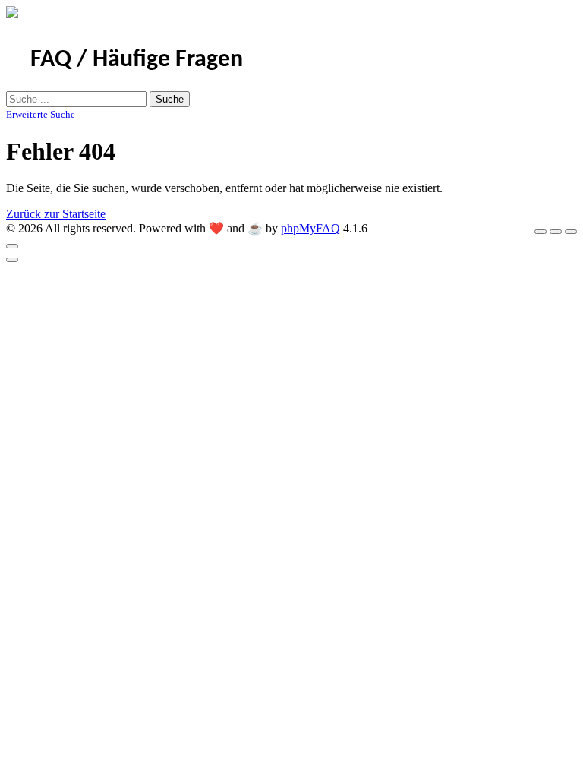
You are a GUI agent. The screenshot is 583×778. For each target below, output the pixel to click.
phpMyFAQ (310, 228)
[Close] (12, 246)
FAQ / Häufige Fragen (136, 60)
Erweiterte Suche (40, 114)
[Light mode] (540, 231)
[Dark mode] (556, 231)
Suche (170, 99)
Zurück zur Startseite (56, 213)
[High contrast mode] (571, 231)
